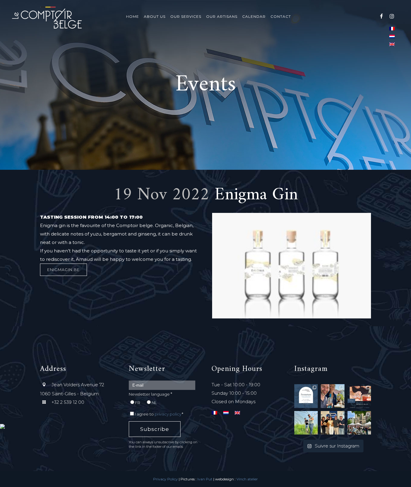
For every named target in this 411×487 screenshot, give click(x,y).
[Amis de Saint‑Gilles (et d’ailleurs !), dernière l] (306, 396)
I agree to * (159, 414)
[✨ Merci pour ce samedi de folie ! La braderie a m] (359, 423)
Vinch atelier (247, 479)
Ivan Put (204, 479)
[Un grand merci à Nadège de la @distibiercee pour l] (332, 396)
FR (137, 402)
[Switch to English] (392, 44)
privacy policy (168, 414)
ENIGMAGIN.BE (63, 269)
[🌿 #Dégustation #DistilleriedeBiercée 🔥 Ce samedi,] (359, 396)
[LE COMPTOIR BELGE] (15, 446)
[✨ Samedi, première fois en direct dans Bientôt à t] (332, 423)
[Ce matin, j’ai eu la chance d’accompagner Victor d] (306, 423)
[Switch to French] (392, 28)
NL (154, 402)
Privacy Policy (165, 479)
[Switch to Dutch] (392, 36)
